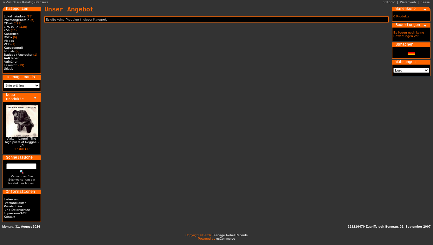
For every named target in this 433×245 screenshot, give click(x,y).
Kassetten (11, 33)
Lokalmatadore (15, 16)
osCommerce (225, 238)
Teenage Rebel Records (230, 235)
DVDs (8, 37)
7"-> (7, 30)
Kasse (425, 2)
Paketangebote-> (16, 20)
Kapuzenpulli (13, 47)
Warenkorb (408, 2)
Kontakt (9, 216)
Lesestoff (10, 65)
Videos (9, 40)
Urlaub (8, 68)
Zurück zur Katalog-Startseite (27, 2)
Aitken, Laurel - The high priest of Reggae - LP (22, 142)
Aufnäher (10, 61)
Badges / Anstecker (18, 54)
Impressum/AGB (16, 213)
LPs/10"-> (11, 26)
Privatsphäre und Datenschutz (17, 207)
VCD (7, 44)
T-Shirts (9, 51)
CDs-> (8, 23)
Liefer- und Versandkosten (15, 201)
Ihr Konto (388, 2)
